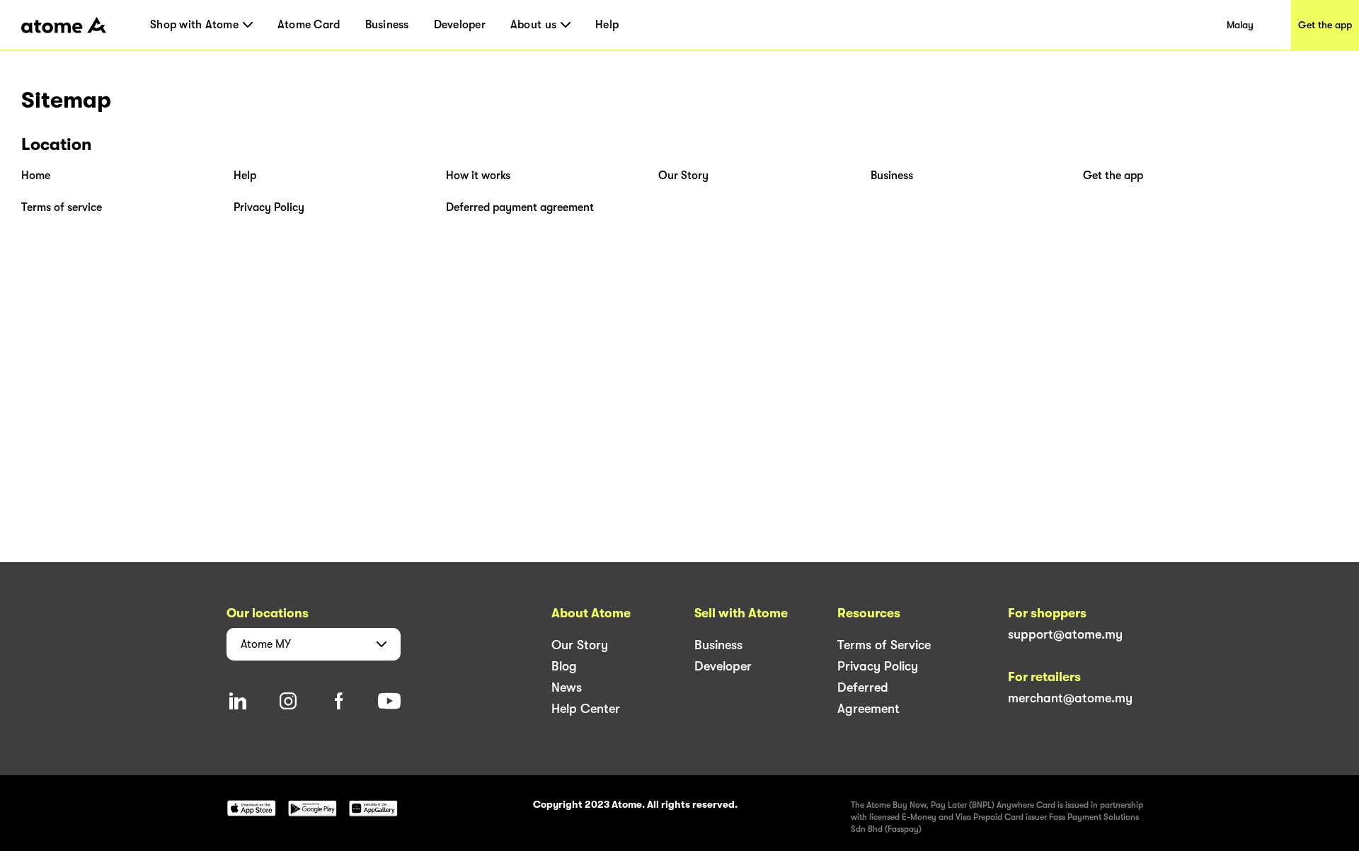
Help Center (585, 709)
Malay (1240, 24)
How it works (478, 175)
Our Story (683, 175)
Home (35, 175)
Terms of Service (884, 645)
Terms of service (61, 207)
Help (607, 24)
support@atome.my (1065, 634)
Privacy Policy (269, 207)
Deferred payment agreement (520, 207)
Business (387, 24)
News (566, 687)
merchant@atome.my (1070, 698)
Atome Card (308, 24)
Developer (460, 24)
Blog (564, 666)
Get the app (1325, 24)
